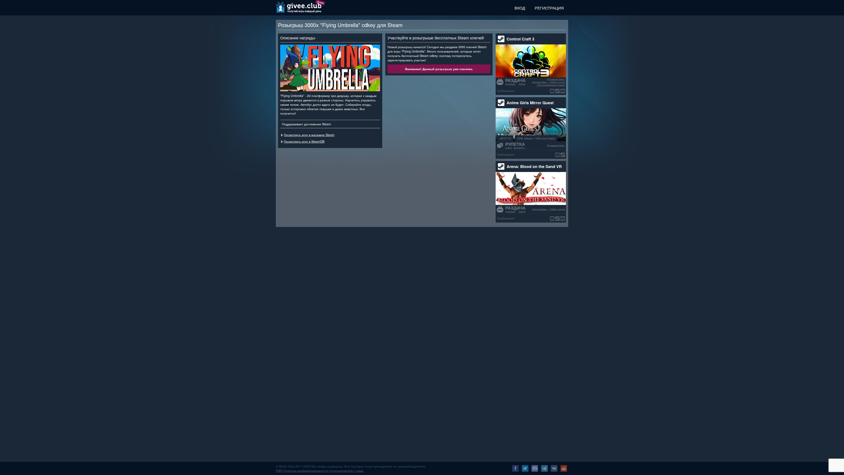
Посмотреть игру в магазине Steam (309, 135)
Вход (520, 8)
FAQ (279, 470)
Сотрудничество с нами (346, 470)
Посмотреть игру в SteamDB (304, 141)
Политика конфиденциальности (306, 470)
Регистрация (549, 8)
